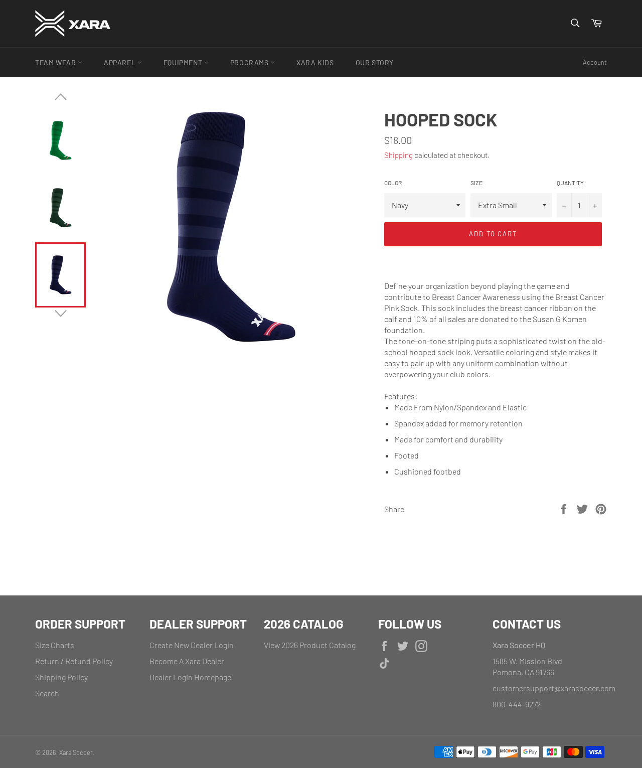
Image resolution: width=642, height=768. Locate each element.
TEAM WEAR (56, 62)
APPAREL (120, 62)
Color (393, 182)
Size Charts (54, 645)
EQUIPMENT (184, 62)
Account (595, 62)
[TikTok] (430, 664)
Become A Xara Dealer (186, 661)
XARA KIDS (315, 62)
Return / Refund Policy (74, 661)
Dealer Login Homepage (190, 677)
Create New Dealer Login (191, 645)
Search (47, 693)
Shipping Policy (61, 677)
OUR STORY (375, 62)
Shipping (398, 155)
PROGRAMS (250, 62)
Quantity (570, 182)
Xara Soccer (76, 752)
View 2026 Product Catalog (310, 645)
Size (476, 182)
